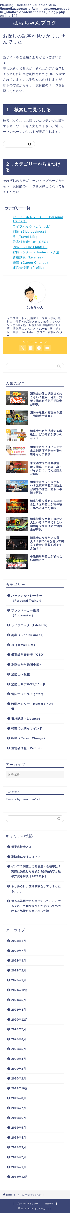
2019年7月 (18, 1108)
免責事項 (49, 1204)
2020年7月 (18, 1029)
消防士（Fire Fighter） (30, 247)
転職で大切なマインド (26, 728)
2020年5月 (18, 1049)
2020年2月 (18, 1078)
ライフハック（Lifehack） (32, 226)
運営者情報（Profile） (29, 267)
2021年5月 (18, 1000)
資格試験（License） (29, 257)
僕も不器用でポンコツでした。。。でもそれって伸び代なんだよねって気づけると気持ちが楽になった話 (36, 906)
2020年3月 (18, 1068)
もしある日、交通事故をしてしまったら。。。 (36, 889)
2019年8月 (18, 1098)
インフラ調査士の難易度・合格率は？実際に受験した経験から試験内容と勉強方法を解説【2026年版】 (36, 871)
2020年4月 (18, 1058)
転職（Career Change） (31, 262)
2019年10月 (19, 1088)
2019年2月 (18, 1157)
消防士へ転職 (20, 674)
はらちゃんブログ (35, 22)
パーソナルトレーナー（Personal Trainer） (27, 598)
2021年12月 (19, 990)
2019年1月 (18, 1167)
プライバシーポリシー (27, 1204)
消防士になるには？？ (25, 856)
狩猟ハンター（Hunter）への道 (36, 252)
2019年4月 (18, 1137)
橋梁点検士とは (21, 846)
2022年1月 (18, 980)
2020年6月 (18, 1039)
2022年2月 (18, 970)
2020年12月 (19, 1019)
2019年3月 (18, 1147)
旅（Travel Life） (26, 236)
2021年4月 (18, 1009)
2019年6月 (18, 1118)
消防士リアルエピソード (28, 684)
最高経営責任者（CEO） (31, 241)
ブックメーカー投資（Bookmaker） (25, 613)
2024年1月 (18, 940)
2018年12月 (19, 1176)
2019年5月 (18, 1127)
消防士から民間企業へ (26, 664)
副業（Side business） (30, 231)
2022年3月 (18, 960)
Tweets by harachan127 (23, 799)
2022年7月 (18, 950)
